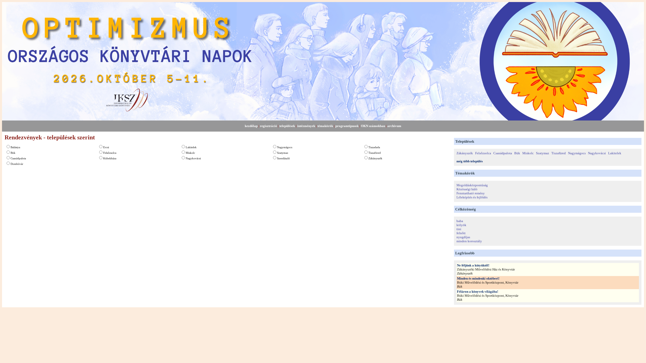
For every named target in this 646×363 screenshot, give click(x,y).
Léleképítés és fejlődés (472, 197)
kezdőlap (251, 126)
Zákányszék (375, 158)
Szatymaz (282, 152)
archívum (394, 126)
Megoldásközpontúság (472, 185)
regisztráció (268, 126)
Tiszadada (374, 147)
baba (459, 221)
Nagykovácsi (193, 158)
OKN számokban (373, 126)
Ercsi (106, 147)
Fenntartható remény (470, 193)
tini (458, 229)
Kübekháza (109, 158)
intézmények (306, 126)
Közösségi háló (466, 189)
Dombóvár (17, 163)
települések (287, 126)
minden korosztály (469, 241)
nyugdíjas (463, 237)
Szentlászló (283, 158)
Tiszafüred (374, 152)
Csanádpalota (18, 158)
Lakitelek (191, 147)
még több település (469, 161)
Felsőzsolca (109, 152)
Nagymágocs (284, 147)
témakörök (325, 126)
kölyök (461, 225)
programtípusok (347, 126)
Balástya (15, 147)
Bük (13, 152)
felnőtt (461, 233)
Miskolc (190, 152)
